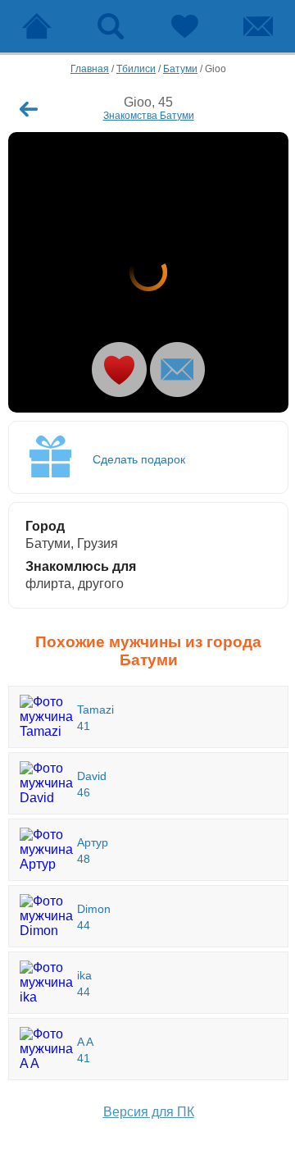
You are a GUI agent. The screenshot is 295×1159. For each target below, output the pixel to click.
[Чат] (258, 26)
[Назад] (28, 109)
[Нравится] (119, 369)
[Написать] (177, 369)
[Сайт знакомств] (37, 26)
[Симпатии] (184, 26)
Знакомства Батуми (148, 115)
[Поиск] (111, 26)
